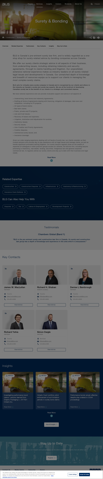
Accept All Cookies (84, 474)
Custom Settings (73, 474)
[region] (51, 474)
